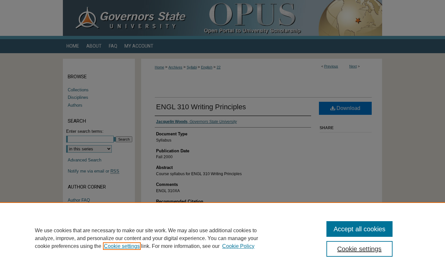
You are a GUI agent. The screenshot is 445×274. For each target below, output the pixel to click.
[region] (222, 238)
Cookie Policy (238, 246)
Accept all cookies (359, 229)
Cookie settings (122, 246)
